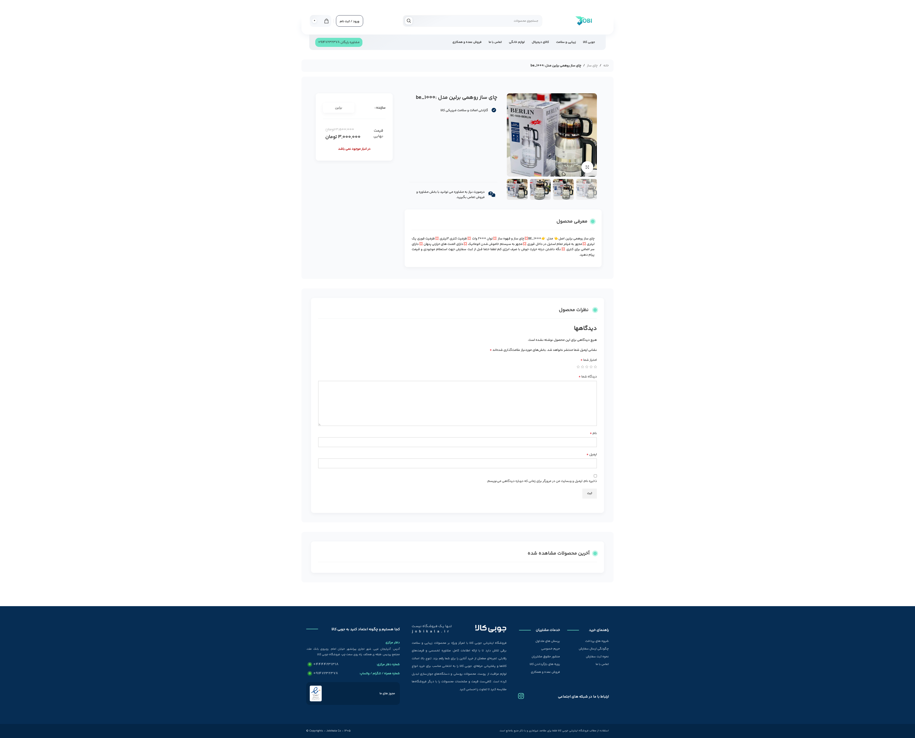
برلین (338, 107)
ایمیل (591, 454)
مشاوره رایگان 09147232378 (339, 42)
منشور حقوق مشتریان (546, 656)
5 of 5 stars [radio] (578, 366)
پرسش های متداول (547, 641)
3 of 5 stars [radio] (586, 366)
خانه (606, 65)
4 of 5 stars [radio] (582, 366)
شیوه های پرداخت (597, 641)
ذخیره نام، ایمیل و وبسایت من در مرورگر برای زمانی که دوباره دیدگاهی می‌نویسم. (542, 481)
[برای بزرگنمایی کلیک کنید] (587, 167)
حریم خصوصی (550, 648)
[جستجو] (408, 21)
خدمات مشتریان (548, 630)
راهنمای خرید (599, 630)
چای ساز (592, 65)
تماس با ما (602, 664)
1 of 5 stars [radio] (595, 366)
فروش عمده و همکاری (545, 672)
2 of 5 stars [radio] (591, 366)
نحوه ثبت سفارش (597, 656)
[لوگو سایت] (583, 21)
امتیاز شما (588, 360)
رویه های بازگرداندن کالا (545, 664)
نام (593, 433)
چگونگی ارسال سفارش (594, 648)
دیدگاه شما (588, 376)
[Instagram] (521, 694)
